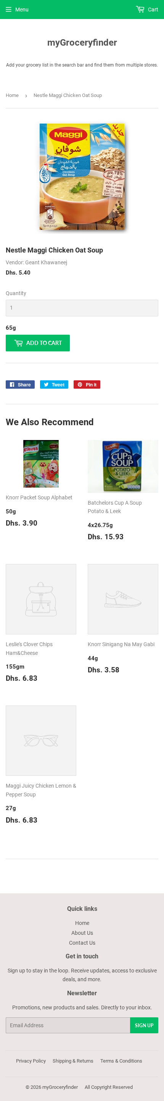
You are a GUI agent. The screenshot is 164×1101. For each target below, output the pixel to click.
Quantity (16, 293)
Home (12, 95)
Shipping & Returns (73, 1061)
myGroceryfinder (82, 42)
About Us (82, 933)
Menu (22, 9)
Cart (152, 9)
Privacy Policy (31, 1061)
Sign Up (144, 1025)
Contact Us (82, 943)
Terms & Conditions (121, 1061)
